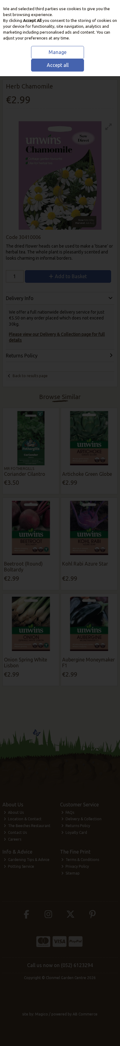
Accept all (58, 65)
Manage (57, 52)
